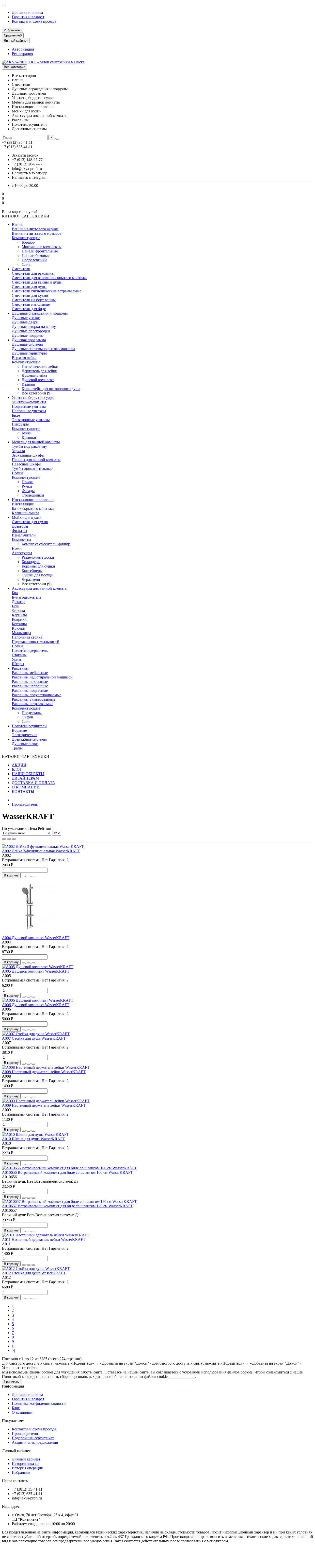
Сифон (27, 717)
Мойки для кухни (27, 517)
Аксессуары (22, 553)
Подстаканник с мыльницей (35, 642)
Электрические (24, 735)
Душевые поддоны (28, 335)
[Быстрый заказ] (24, 876)
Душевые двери (25, 322)
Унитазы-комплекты (29, 402)
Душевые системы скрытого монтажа (43, 349)
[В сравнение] (33, 876)
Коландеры (31, 562)
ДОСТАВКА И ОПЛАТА (33, 783)
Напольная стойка (27, 637)
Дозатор (18, 602)
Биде (16, 415)
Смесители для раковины (33, 273)
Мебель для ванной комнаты (36, 442)
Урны (16, 659)
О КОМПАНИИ (26, 787)
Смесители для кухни (30, 295)
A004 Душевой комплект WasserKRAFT (35, 938)
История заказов (25, 1463)
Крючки (18, 628)
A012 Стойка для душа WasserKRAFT (34, 1273)
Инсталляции (23, 504)
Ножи (17, 548)
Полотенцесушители (29, 726)
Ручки (27, 486)
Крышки (29, 437)
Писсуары (20, 424)
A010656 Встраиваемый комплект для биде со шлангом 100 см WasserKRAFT (67, 1172)
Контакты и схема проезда (34, 21)
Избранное (21, 1472)
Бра (15, 593)
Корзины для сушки (38, 566)
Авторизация (23, 49)
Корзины (19, 624)
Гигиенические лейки (40, 366)
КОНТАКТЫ (23, 791)
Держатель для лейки (39, 371)
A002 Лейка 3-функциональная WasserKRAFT (41, 851)
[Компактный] (14, 839)
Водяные (19, 730)
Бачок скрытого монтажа (33, 508)
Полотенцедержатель (29, 650)
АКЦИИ (19, 765)
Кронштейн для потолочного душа (51, 389)
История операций (27, 1468)
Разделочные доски (38, 557)
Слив (26, 264)
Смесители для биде (29, 309)
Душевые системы (27, 344)
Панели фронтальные (40, 251)
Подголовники (34, 260)
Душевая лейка (34, 375)
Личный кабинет (16, 1451)
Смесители (21, 269)
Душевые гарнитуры (29, 353)
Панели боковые (35, 255)
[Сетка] (4, 839)
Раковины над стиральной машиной (42, 677)
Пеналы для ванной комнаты (36, 460)
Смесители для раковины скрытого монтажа (49, 278)
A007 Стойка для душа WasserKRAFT (34, 1038)
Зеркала (18, 451)
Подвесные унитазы (29, 406)
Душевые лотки (25, 744)
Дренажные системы (29, 739)
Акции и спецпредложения (35, 1442)
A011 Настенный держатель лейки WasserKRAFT (43, 1239)
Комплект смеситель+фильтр (46, 544)
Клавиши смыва (25, 513)
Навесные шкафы (26, 464)
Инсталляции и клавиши (33, 500)
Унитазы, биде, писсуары (33, 397)
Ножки (27, 482)
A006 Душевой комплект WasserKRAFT (35, 1005)
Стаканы (19, 655)
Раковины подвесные (30, 690)
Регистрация (22, 54)
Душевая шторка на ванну (34, 326)
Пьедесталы (32, 713)
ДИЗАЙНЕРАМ (25, 778)
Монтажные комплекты (42, 247)
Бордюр (28, 242)
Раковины (20, 668)
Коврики (19, 619)
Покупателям (13, 1421)
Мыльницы (21, 633)
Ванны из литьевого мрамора (36, 233)
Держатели (31, 579)
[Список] (9, 839)
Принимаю (11, 1381)
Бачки (27, 433)
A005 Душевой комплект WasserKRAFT (35, 971)
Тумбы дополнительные (32, 468)
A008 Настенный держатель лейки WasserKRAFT (44, 1072)
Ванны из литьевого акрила (35, 229)
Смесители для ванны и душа (37, 282)
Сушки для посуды (37, 575)
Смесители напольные (31, 304)
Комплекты (21, 539)
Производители (25, 1433)
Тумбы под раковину (29, 446)
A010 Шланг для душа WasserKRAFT (33, 1139)
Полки (17, 473)
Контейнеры (32, 571)
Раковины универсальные (33, 699)
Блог (16, 1408)
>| (13, 1350)
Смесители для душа (29, 287)
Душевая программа (29, 340)
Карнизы (19, 615)
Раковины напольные (30, 686)
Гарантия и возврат (28, 17)
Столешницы (33, 495)
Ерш (15, 606)
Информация (13, 1386)
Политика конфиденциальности (39, 1403)
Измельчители (24, 535)
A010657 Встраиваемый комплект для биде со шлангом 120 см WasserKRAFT (67, 1206)
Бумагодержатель (26, 597)
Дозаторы (20, 526)
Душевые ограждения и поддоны (40, 313)
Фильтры (19, 531)
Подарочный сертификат (33, 1438)
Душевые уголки (26, 318)
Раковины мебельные (30, 673)
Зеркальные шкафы (28, 455)
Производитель (25, 804)
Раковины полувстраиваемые (36, 695)
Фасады (28, 491)
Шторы (18, 664)
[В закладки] (29, 876)
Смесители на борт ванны (34, 300)
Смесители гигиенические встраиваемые (46, 291)
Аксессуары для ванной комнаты (39, 588)
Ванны (17, 224)
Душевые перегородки (31, 331)
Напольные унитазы (29, 411)
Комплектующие (26, 238)
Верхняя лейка (24, 358)
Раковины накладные (30, 681)
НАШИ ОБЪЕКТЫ (28, 774)
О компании (22, 1412)
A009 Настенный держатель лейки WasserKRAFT (44, 1105)
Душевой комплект (38, 380)
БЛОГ (17, 769)
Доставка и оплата (27, 12)
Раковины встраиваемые (32, 704)
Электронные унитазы (31, 420)
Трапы (17, 748)
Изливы (28, 384)
